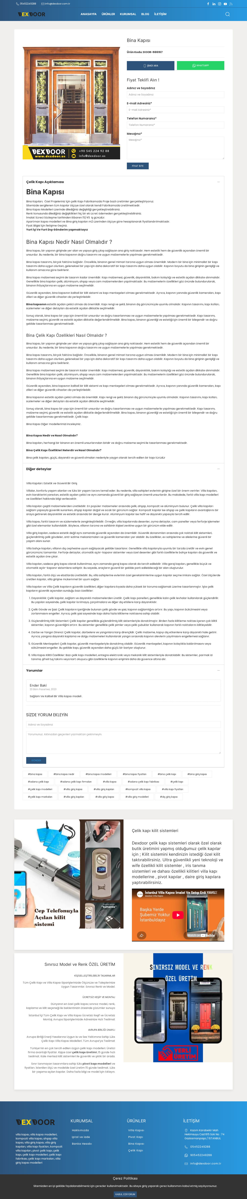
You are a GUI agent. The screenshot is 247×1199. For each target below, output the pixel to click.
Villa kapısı (33, 521)
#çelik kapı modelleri (40, 789)
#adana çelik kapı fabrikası (143, 781)
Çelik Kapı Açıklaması (45, 182)
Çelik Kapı (135, 1150)
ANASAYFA (89, 14)
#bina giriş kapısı (197, 774)
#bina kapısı (35, 774)
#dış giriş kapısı (169, 796)
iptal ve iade (81, 1137)
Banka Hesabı (82, 1144)
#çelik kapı (176, 781)
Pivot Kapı (135, 1137)
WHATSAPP (202, 65)
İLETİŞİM (160, 14)
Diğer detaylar (38, 469)
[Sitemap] (231, 3)
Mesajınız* (134, 134)
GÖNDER (36, 760)
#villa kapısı (109, 781)
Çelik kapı (81, 417)
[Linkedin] (214, 3)
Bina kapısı (33, 343)
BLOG (145, 14)
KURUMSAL (128, 14)
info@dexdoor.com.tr (57, 3)
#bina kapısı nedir (63, 774)
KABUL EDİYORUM (125, 1194)
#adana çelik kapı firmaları (76, 781)
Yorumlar (34, 670)
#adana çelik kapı (38, 781)
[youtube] (225, 3)
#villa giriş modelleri (137, 796)
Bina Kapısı (136, 1144)
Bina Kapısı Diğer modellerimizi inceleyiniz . (54, 424)
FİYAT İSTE (137, 166)
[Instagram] (219, 3)
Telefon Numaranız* (142, 118)
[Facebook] (208, 3)
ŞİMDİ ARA (152, 65)
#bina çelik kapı (167, 774)
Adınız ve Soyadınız (141, 88)
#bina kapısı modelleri (98, 774)
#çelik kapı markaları (40, 796)
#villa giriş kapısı (73, 789)
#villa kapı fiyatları (172, 789)
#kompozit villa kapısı (138, 789)
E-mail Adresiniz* (139, 103)
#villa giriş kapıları (104, 789)
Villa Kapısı (136, 1130)
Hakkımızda (80, 1130)
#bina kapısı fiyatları (134, 774)
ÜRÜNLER (108, 14)
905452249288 (201, 1155)
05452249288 (27, 3)
